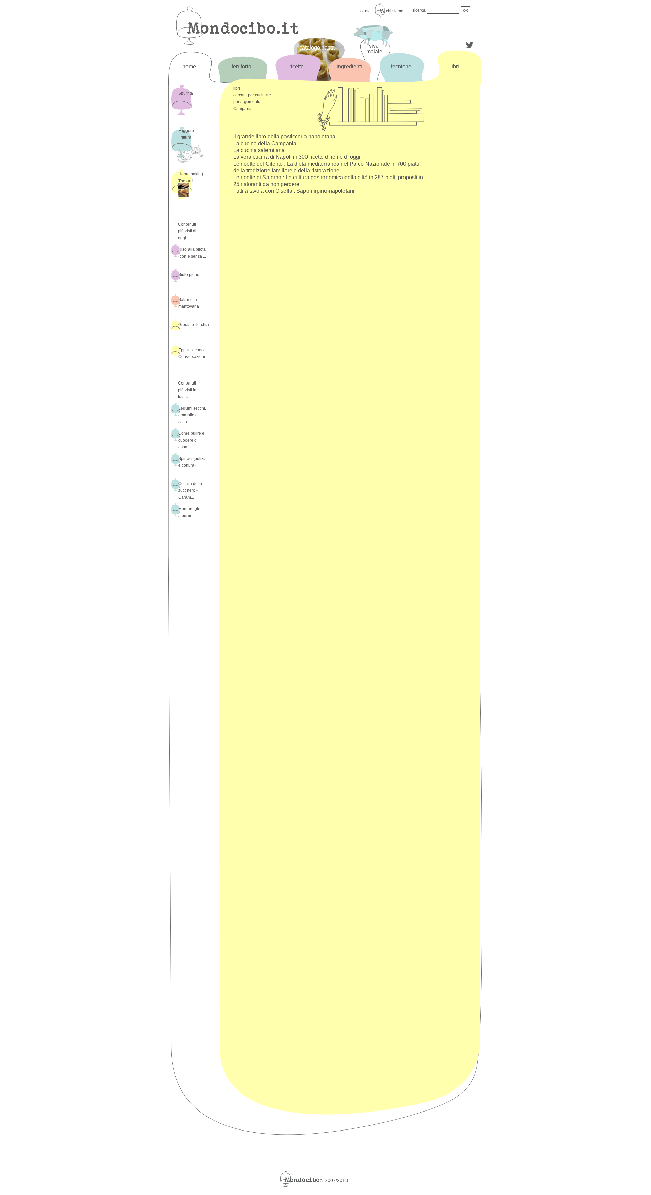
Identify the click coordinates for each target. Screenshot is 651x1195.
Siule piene (188, 274)
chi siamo (394, 10)
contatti (367, 10)
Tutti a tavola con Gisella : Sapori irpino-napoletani (293, 191)
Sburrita (185, 93)
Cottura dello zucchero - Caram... (190, 490)
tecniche (401, 66)
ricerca (419, 10)
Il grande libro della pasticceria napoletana (284, 136)
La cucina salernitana (259, 150)
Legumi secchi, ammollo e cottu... (192, 415)
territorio (241, 66)
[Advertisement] (454, 196)
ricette (296, 66)
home (189, 66)
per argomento (246, 101)
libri (454, 66)
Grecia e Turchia (193, 324)
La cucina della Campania (264, 143)
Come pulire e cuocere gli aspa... (191, 440)
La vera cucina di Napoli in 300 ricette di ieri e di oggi (296, 157)
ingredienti (349, 66)
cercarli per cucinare (252, 95)
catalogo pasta (317, 48)
